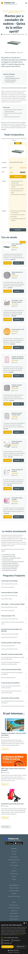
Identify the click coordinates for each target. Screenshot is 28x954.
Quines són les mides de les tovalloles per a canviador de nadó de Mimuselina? (11, 663)
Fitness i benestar (14, 865)
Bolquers (14, 879)
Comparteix (17, 263)
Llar (14, 868)
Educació (14, 854)
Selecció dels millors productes (12, 78)
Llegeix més (5, 749)
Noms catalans (14, 913)
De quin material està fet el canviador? (10, 634)
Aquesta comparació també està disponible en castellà (14, 88)
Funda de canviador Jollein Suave (10, 563)
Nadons (14, 876)
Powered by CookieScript (14, 952)
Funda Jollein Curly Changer (16, 162)
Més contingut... (6, 827)
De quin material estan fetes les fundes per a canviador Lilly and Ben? (11, 692)
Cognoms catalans (14, 916)
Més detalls (18, 230)
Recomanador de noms (14, 908)
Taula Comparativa (9, 76)
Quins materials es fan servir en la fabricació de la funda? (12, 623)
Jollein (3, 545)
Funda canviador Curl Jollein (8, 556)
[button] (14, 950)
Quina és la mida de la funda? (8, 646)
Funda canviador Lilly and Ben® (9, 568)
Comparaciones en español (14, 896)
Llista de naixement (14, 919)
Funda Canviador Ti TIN (7, 560)
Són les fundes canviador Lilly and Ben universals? (12, 706)
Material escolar (14, 873)
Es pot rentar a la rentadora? (7, 587)
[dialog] (14, 937)
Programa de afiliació (14, 891)
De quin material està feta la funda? (9, 584)
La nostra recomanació (10, 80)
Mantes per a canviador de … (14, 12)
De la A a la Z (14, 910)
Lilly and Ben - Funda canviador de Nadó (11, 558)
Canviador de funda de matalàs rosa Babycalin (13, 561)
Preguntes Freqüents (10, 82)
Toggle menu (27, 3)
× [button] (26, 923)
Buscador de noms (14, 905)
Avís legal (14, 893)
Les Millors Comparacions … (19, 11)
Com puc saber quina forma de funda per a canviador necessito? (11, 686)
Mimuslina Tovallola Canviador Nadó (10, 565)
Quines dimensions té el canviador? (9, 637)
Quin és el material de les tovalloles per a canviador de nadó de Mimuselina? (12, 658)
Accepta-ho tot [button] (7, 946)
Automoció (14, 851)
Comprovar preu (18, 176)
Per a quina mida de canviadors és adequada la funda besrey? (12, 673)
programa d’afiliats (16, 126)
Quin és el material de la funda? (8, 677)
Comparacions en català (8, 11)
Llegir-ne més (21, 934)
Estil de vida (14, 862)
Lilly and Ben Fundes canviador (9, 570)
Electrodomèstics (14, 857)
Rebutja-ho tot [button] (21, 946)
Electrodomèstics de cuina (14, 859)
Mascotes (14, 871)
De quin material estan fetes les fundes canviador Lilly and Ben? (12, 702)
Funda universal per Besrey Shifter (10, 567)
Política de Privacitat (14, 888)
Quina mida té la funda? (6, 599)
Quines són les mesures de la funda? (9, 619)
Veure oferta (8, 263)
